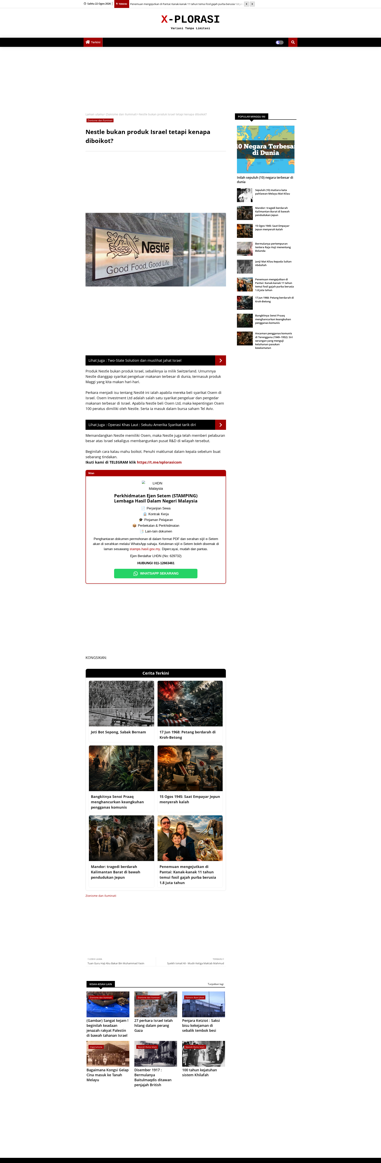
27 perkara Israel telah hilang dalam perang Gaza (153, 1025)
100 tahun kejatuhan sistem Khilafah (199, 1072)
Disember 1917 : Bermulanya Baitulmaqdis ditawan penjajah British (152, 1077)
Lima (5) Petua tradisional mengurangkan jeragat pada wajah (166, 4)
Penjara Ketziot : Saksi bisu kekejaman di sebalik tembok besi (201, 1025)
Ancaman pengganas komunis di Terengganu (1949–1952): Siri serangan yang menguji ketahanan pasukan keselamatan (274, 341)
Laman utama (95, 114)
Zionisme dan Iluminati (121, 114)
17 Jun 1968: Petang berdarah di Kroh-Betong (274, 299)
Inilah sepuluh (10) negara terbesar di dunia (265, 179)
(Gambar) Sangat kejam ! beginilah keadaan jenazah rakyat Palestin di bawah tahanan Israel (107, 1028)
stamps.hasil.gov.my (145, 549)
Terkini (95, 42)
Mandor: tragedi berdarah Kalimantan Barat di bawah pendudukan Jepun (272, 211)
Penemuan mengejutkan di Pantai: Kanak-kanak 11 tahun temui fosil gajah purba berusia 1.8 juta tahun (274, 285)
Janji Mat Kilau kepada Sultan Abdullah (273, 263)
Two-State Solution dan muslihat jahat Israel (145, 360)
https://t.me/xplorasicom (159, 462)
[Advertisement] (190, 78)
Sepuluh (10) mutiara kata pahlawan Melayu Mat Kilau (272, 191)
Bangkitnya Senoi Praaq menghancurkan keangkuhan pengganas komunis (273, 319)
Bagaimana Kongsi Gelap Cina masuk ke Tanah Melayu (108, 1075)
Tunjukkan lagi (216, 984)
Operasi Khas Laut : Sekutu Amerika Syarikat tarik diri (152, 424)
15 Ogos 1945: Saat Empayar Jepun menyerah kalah (272, 227)
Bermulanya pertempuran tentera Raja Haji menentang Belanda (273, 247)
